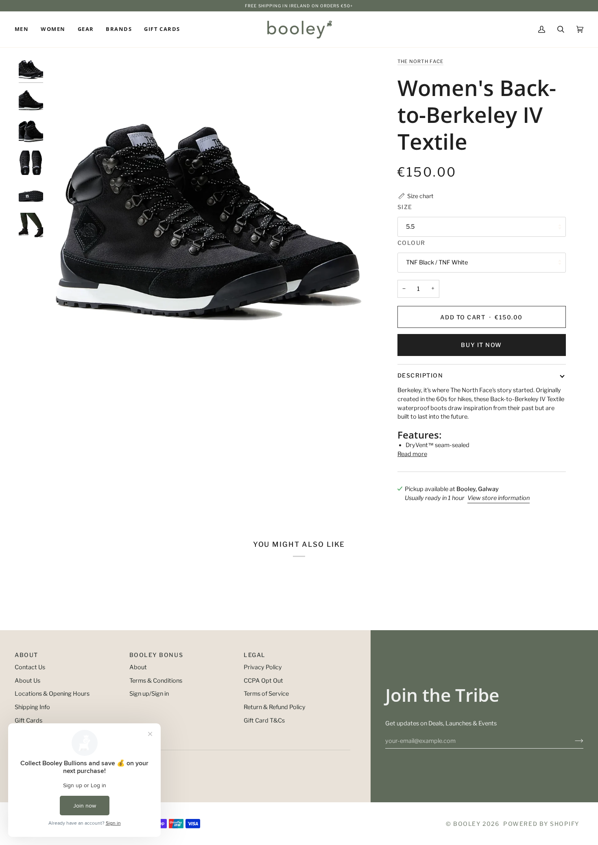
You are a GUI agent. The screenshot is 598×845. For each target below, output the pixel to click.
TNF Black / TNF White (437, 262)
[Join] (572, 740)
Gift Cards (28, 720)
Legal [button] (255, 654)
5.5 (410, 226)
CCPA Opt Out (263, 680)
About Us (27, 680)
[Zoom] (208, 218)
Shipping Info (32, 707)
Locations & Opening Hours (52, 693)
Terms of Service (266, 693)
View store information (498, 498)
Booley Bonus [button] (156, 654)
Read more (412, 454)
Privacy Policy (263, 667)
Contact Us (30, 667)
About (138, 667)
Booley (466, 823)
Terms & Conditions (155, 680)
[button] (25, 29)
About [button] (26, 654)
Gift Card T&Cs (264, 720)
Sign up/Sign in (149, 693)
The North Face (420, 61)
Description (420, 375)
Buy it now (481, 344)
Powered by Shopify (541, 823)
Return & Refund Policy (275, 707)
